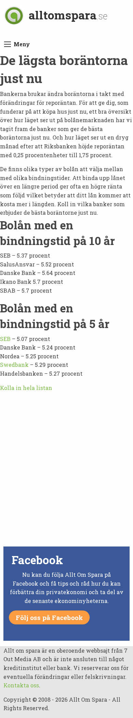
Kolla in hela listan (26, 387)
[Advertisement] (66, 478)
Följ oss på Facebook (49, 617)
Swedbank (14, 364)
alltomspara (68, 14)
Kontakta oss (21, 685)
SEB (5, 338)
